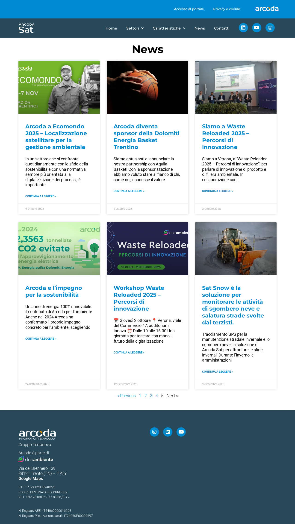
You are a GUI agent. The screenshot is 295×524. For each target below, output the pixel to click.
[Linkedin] (243, 27)
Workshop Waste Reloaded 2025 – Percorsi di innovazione (139, 298)
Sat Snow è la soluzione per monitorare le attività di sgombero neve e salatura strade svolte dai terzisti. (233, 305)
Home (111, 28)
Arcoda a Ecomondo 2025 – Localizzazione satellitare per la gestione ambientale (56, 136)
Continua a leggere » (40, 196)
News (200, 28)
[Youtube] (256, 27)
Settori (132, 28)
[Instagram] (270, 27)
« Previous (126, 395)
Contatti (222, 28)
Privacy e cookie (226, 9)
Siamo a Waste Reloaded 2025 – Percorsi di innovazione (225, 136)
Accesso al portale (189, 9)
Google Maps (30, 478)
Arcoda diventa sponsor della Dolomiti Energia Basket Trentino (146, 136)
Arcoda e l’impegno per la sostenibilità (53, 291)
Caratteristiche (167, 28)
